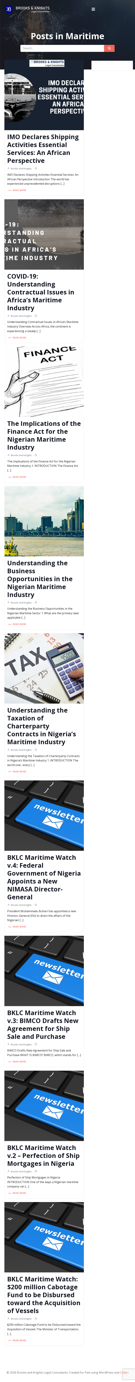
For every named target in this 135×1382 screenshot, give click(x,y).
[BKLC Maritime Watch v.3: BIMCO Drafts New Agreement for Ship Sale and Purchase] (44, 971)
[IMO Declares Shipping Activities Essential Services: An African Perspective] (44, 95)
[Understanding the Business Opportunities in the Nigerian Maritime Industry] (44, 521)
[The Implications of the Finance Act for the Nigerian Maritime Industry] (44, 381)
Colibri (124, 1372)
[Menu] (93, 9)
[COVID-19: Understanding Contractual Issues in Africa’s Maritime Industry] (44, 234)
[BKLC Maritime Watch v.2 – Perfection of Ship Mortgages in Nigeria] (44, 1105)
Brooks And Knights (21, 168)
